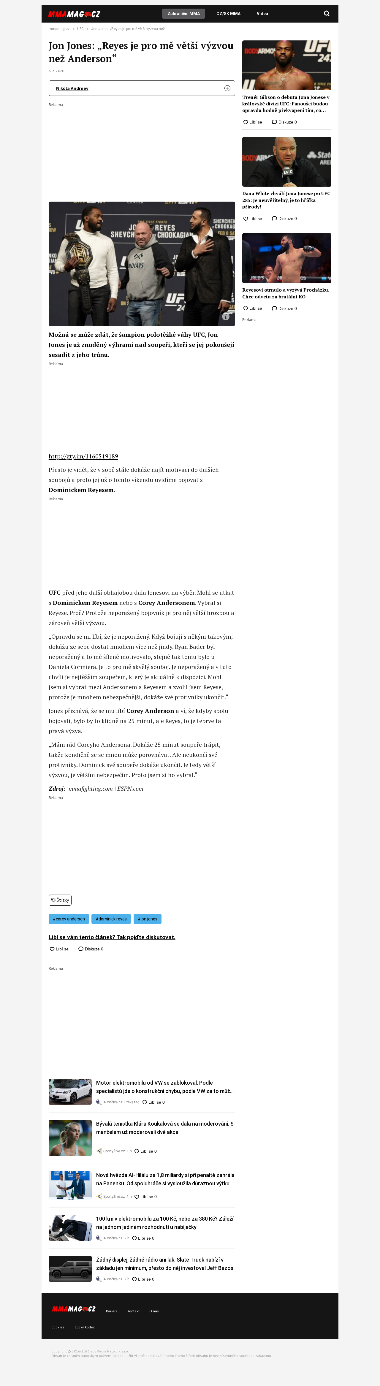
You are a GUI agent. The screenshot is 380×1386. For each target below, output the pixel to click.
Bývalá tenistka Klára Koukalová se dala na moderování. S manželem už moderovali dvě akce (165, 1128)
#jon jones (147, 919)
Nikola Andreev (72, 88)
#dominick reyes (111, 919)
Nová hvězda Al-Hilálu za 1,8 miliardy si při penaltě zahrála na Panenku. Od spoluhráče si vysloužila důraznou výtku (165, 1179)
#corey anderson (69, 919)
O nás (154, 1311)
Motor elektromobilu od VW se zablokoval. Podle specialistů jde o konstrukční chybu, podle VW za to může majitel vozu (164, 1087)
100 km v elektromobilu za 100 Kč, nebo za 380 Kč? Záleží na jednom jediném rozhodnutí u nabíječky (164, 1223)
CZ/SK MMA (228, 13)
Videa (262, 13)
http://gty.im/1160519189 (83, 456)
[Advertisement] (142, 148)
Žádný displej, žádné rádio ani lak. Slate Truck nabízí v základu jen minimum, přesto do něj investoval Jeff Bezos (164, 1264)
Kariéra (112, 1311)
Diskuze (93, 949)
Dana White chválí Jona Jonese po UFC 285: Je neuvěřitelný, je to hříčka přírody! (286, 200)
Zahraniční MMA (183, 13)
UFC (80, 29)
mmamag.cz (59, 29)
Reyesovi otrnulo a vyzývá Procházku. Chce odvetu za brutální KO (285, 293)
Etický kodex (85, 1327)
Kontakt (133, 1311)
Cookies (57, 1327)
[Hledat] (327, 14)
